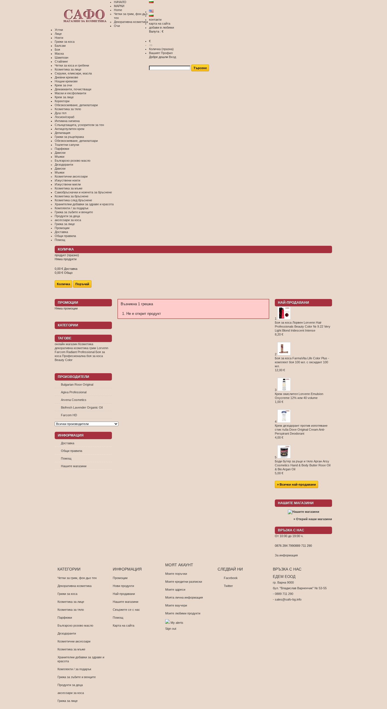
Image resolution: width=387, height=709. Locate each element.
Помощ (60, 240)
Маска (59, 53)
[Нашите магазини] (303, 511)
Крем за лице (64, 97)
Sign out (170, 628)
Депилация (62, 132)
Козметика (85, 344)
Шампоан (61, 57)
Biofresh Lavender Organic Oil (82, 407)
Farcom (60, 352)
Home (118, 10)
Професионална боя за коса (82, 356)
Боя (57, 49)
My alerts (176, 622)
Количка (161, 49)
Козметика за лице (68, 69)
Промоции (62, 228)
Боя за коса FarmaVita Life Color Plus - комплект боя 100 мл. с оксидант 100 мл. (302, 364)
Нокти (59, 37)
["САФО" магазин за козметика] (84, 16)
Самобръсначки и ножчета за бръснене (83, 192)
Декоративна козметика (131, 22)
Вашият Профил (161, 53)
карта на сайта (159, 23)
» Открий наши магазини (313, 519)
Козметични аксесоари (71, 176)
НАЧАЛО (120, 2)
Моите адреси (175, 589)
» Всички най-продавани (296, 484)
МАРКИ (119, 6)
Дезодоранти (64, 164)
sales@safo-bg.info (288, 599)
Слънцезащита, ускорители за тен (79, 125)
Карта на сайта (123, 625)
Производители (73, 377)
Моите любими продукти (182, 613)
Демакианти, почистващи (73, 89)
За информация (286, 555)
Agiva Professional (73, 392)
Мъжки (59, 156)
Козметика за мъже (68, 188)
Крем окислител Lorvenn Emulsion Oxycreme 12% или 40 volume (299, 397)
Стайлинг (61, 61)
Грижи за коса (65, 41)
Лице (58, 33)
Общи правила (65, 236)
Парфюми (62, 148)
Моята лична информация (184, 597)
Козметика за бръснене (71, 196)
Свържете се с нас (126, 609)
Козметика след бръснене (73, 200)
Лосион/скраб (64, 117)
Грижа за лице (65, 224)
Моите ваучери (176, 605)
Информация (71, 435)
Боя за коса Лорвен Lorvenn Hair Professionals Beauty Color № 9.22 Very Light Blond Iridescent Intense (302, 328)
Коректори (62, 101)
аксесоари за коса (68, 220)
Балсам (60, 45)
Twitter (228, 586)
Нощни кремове (66, 81)
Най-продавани (293, 303)
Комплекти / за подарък (71, 208)
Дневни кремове (66, 77)
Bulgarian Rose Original (77, 384)
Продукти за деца (67, 216)
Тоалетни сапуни (67, 144)
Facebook (231, 578)
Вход (172, 57)
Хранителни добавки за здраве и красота (84, 204)
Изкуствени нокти (67, 180)
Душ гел (60, 113)
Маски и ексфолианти (70, 93)
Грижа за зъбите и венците (74, 212)
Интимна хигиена (67, 121)
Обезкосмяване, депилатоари (76, 105)
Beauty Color (64, 360)
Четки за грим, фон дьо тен (77, 578)
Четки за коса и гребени (72, 65)
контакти (155, 19)
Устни (59, 29)
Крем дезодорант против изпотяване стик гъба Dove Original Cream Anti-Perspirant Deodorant (301, 431)
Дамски (60, 152)
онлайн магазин (66, 344)
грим (92, 348)
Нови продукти (123, 586)
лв (150, 45)
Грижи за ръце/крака (69, 136)
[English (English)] (151, 11)
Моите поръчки (176, 573)
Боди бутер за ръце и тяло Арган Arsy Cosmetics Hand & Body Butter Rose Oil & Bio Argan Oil (302, 467)
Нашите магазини (73, 466)
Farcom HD (69, 415)
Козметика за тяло (68, 109)
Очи (117, 25)
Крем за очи (63, 85)
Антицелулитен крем (69, 129)
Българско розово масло (72, 160)
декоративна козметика (71, 348)
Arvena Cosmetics (73, 400)
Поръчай (82, 284)
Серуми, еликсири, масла (73, 73)
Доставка (61, 232)
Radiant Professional (80, 352)
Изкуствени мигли (68, 184)
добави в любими (161, 27)
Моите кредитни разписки (183, 581)
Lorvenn (102, 348)
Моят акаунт (179, 565)
